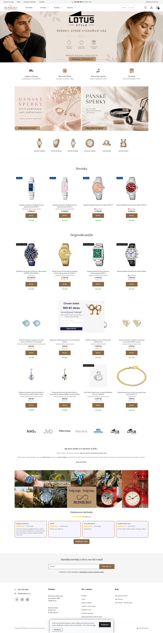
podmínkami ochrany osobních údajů (91, 572)
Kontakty (42, 2)
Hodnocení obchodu (30, 2)
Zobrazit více (82, 541)
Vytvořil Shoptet (143, 628)
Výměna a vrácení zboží (88, 606)
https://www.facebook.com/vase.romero (17, 599)
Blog (18, 2)
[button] (6, 40)
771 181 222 (27, 599)
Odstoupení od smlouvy (151, 2)
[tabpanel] (39, 145)
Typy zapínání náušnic (121, 596)
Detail (31, 215)
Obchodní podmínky (87, 613)
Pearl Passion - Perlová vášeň (123, 603)
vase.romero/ (22, 599)
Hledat (145, 7)
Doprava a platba (86, 603)
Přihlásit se (106, 566)
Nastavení (57, 630)
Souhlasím (104, 625)
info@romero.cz (24, 593)
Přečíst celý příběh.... (81, 462)
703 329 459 (23, 589)
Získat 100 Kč (71, 329)
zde (94, 625)
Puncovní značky (9, 2)
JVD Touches (119, 599)
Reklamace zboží (86, 610)
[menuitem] (30, 7)
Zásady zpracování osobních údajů (92, 617)
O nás (83, 599)
